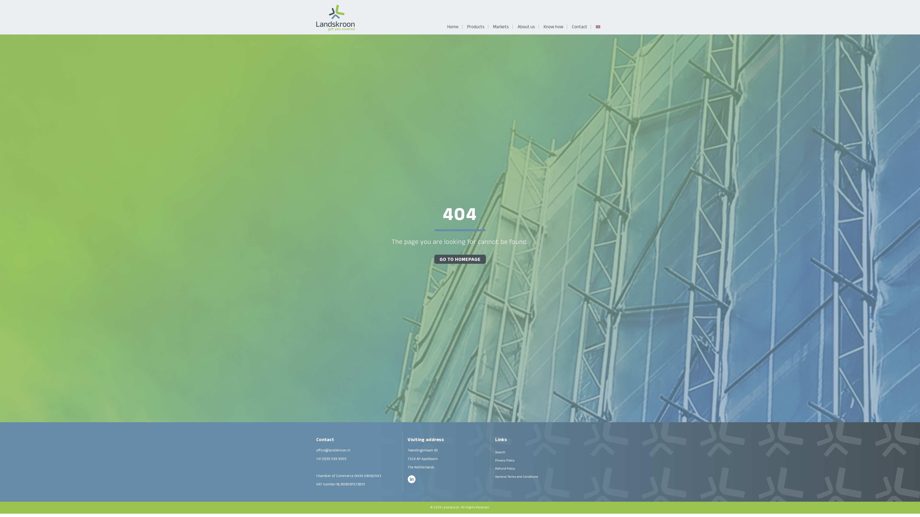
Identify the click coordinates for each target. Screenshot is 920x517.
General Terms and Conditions (516, 476)
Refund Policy (505, 468)
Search (500, 452)
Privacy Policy (505, 460)
